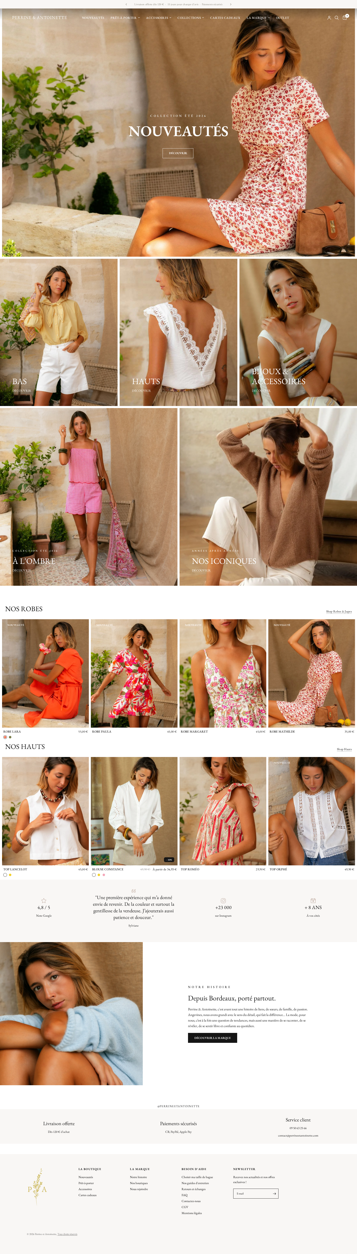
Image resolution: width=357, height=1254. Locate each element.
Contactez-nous (191, 1201)
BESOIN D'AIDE (194, 1169)
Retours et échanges (194, 1189)
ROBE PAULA (101, 731)
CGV (185, 1207)
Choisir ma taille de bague (197, 1177)
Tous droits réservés (67, 1234)
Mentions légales (192, 1213)
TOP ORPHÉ (278, 869)
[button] (178, 153)
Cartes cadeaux (225, 18)
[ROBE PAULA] (134, 673)
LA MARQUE (140, 1169)
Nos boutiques (139, 1183)
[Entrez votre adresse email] (274, 1194)
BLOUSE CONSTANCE (108, 869)
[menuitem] (93, 17)
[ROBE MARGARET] (223, 673)
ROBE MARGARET (194, 731)
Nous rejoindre (139, 1189)
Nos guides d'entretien (195, 1183)
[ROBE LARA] (45, 673)
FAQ (184, 1195)
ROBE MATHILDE (282, 731)
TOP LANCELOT (15, 869)
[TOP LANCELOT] (45, 811)
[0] (344, 17)
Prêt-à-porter (124, 18)
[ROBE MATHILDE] (311, 673)
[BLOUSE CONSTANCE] (134, 811)
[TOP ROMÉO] (223, 811)
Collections (189, 18)
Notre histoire (138, 1177)
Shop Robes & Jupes (339, 611)
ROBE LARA (12, 731)
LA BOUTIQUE (90, 1169)
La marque (257, 18)
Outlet (282, 18)
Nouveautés (93, 18)
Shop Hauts (344, 749)
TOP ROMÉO (190, 869)
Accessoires (157, 18)
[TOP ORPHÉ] (311, 811)
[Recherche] (337, 17)
